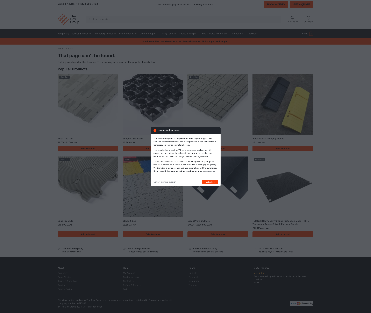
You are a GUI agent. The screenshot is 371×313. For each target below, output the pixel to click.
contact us (210, 171)
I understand (210, 182)
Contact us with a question (165, 182)
